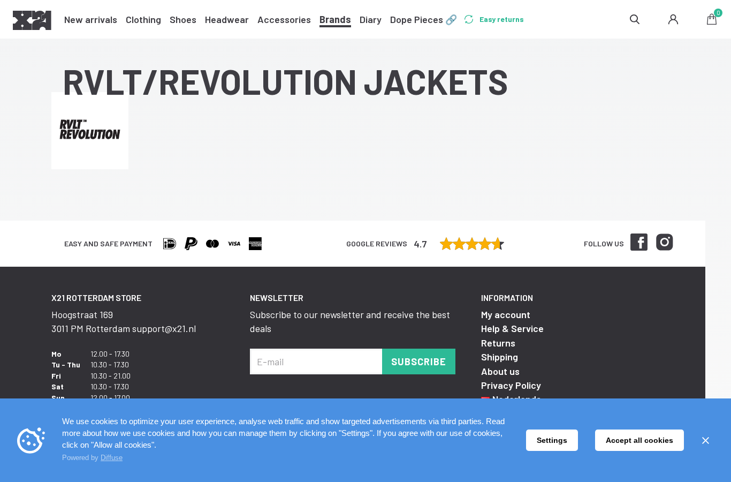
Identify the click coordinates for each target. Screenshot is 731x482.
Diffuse (112, 458)
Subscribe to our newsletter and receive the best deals (350, 321)
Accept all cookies (639, 440)
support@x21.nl (164, 328)
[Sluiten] (705, 440)
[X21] (32, 22)
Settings (552, 440)
